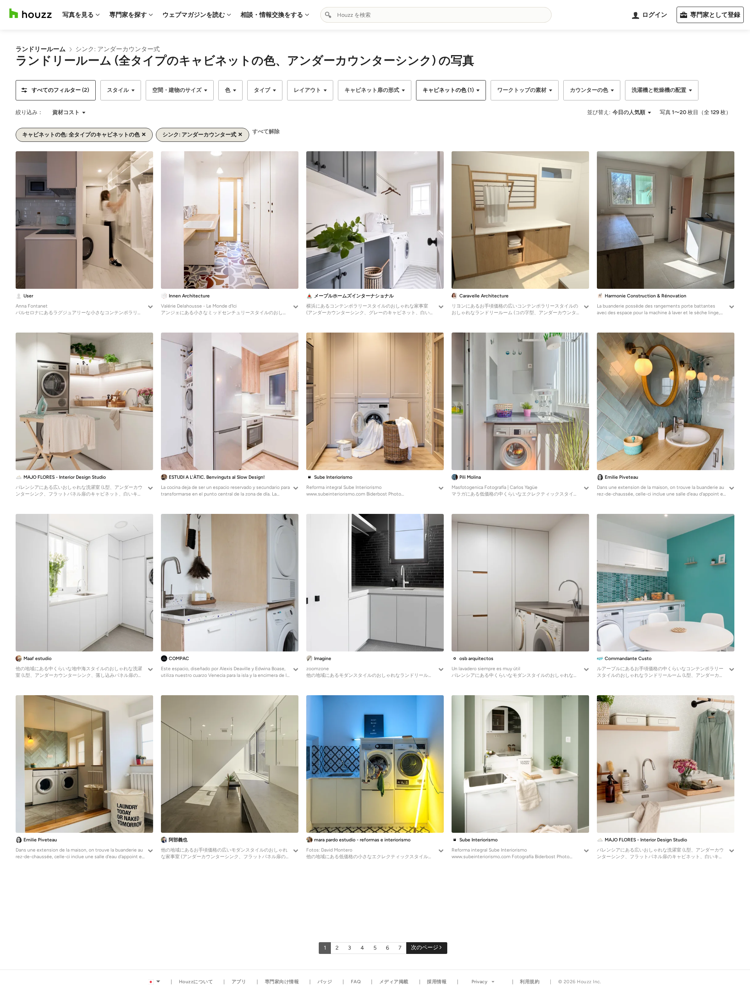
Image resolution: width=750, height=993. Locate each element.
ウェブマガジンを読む (193, 14)
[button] (56, 90)
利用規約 (529, 981)
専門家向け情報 (282, 981)
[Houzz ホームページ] (30, 13)
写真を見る (78, 14)
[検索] (328, 15)
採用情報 (436, 981)
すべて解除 (266, 131)
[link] (41, 49)
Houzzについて (196, 981)
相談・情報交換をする (272, 14)
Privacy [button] (479, 981)
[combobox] (436, 15)
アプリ (239, 981)
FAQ (356, 981)
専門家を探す (128, 14)
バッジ (325, 981)
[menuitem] (81, 15)
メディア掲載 (394, 981)
